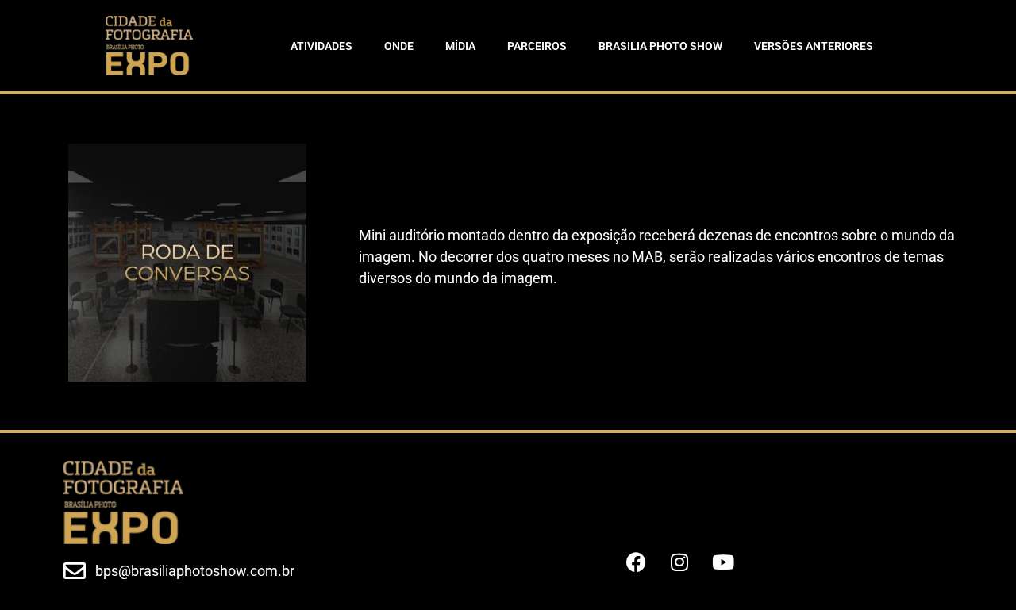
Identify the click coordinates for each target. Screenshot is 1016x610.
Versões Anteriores (813, 46)
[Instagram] (679, 562)
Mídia (460, 46)
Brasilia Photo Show (660, 46)
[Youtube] (723, 562)
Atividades (321, 46)
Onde (399, 46)
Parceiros (537, 46)
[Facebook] (636, 562)
